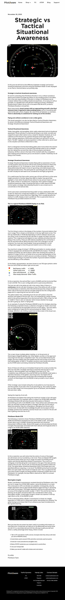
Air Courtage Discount (39, 580)
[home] (10, 2)
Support (56, 2)
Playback (39, 578)
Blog (48, 2)
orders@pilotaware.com (52, 578)
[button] (28, 2)
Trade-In (39, 583)
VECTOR (39, 575)
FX (26, 575)
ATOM (42, 2)
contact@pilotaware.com (52, 575)
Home (20, 2)
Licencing (39, 585)
